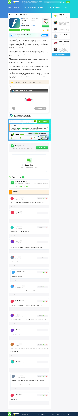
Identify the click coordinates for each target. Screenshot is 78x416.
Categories (57, 7)
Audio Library (33, 7)
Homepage (11, 10)
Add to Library (46, 26)
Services (65, 7)
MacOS (24, 7)
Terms (57, 414)
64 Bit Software (28, 116)
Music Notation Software (22, 116)
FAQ (48, 414)
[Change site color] (64, 2)
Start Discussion (42, 147)
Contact (43, 414)
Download (15, 30)
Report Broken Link (25, 30)
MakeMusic (16, 116)
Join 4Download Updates (60, 54)
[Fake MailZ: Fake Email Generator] (29, 136)
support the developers (23, 128)
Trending (49, 7)
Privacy (52, 414)
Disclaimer (63, 414)
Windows (17, 7)
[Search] (60, 2)
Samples (41, 7)
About (38, 414)
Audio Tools (24, 10)
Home (10, 7)
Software (16, 10)
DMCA (69, 414)
